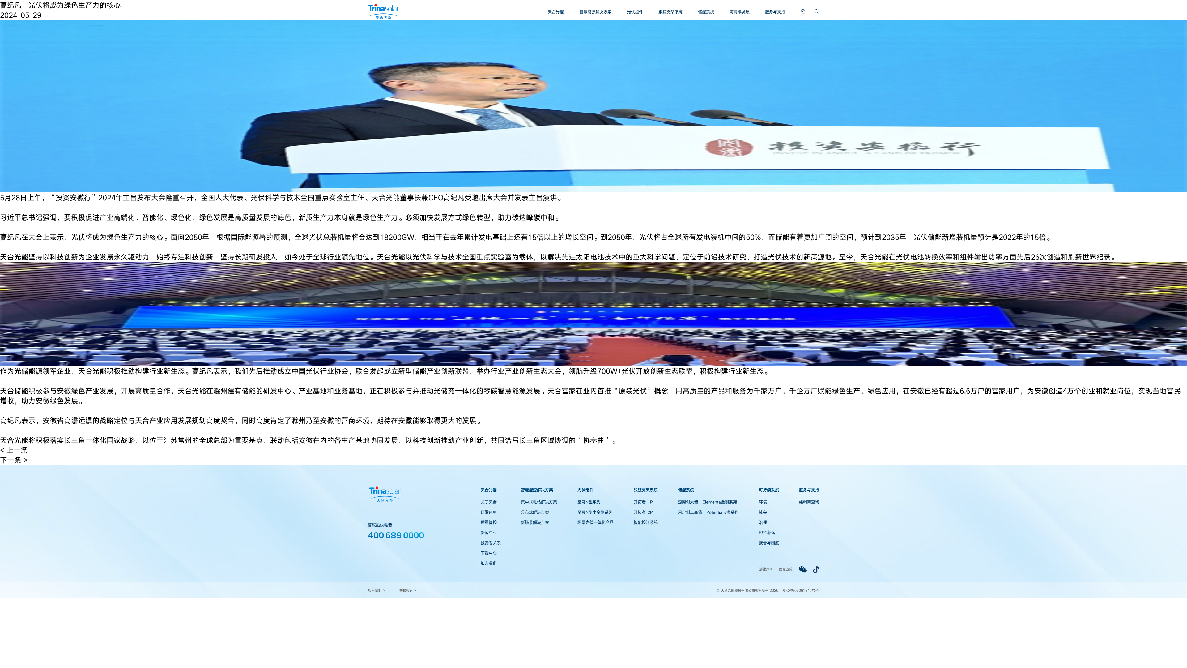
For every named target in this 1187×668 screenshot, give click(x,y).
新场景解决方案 (535, 522)
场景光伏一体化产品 (595, 522)
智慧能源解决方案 (595, 12)
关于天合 (489, 502)
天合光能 (556, 12)
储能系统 (706, 12)
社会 (763, 512)
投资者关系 (491, 543)
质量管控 (489, 522)
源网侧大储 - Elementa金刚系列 (707, 502)
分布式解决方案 (535, 512)
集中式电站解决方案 (539, 502)
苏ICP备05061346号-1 (800, 590)
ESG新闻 (767, 532)
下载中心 (489, 553)
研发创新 (489, 512)
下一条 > (14, 460)
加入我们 (489, 563)
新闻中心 (489, 532)
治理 (763, 522)
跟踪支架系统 (670, 12)
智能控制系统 (646, 522)
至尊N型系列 (589, 502)
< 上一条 (14, 450)
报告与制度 (769, 543)
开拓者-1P (643, 502)
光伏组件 (635, 12)
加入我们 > (376, 590)
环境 (763, 502)
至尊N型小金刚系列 (595, 512)
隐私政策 (786, 569)
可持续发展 (740, 12)
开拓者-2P (643, 512)
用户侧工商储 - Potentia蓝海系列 (708, 512)
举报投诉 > (407, 590)
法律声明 (766, 569)
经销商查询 (809, 502)
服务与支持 (775, 12)
